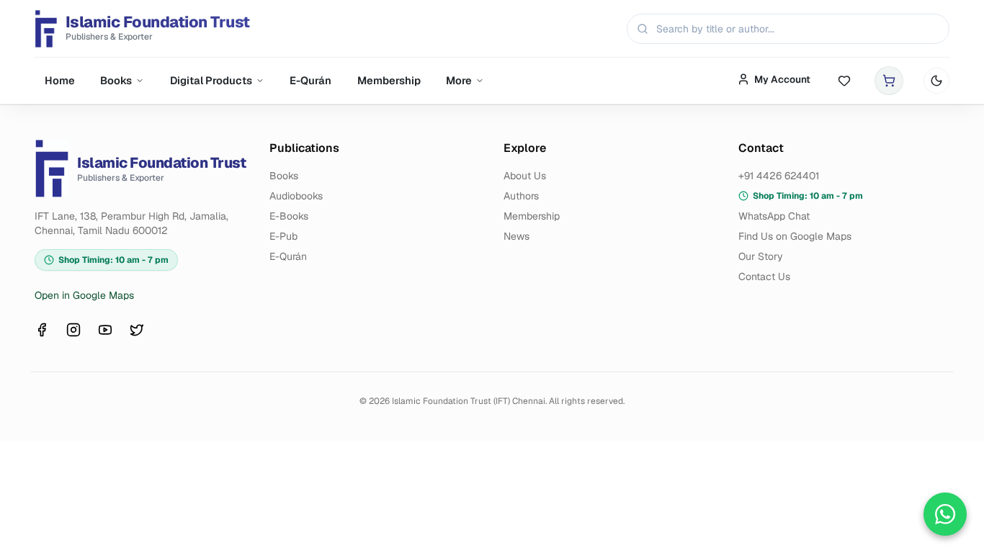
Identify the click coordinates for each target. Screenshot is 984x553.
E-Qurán (310, 80)
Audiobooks (296, 195)
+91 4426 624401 (778, 175)
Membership (389, 80)
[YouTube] (105, 330)
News (516, 236)
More (459, 80)
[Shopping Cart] (889, 80)
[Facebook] (42, 330)
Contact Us (764, 276)
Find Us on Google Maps (794, 236)
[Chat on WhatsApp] (945, 514)
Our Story (760, 256)
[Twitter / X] (137, 330)
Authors (521, 195)
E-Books (288, 216)
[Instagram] (73, 330)
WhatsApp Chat (774, 216)
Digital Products (211, 80)
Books (116, 80)
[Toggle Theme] (936, 81)
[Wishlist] (844, 81)
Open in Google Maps (84, 295)
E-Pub (283, 236)
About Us (525, 175)
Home (60, 80)
